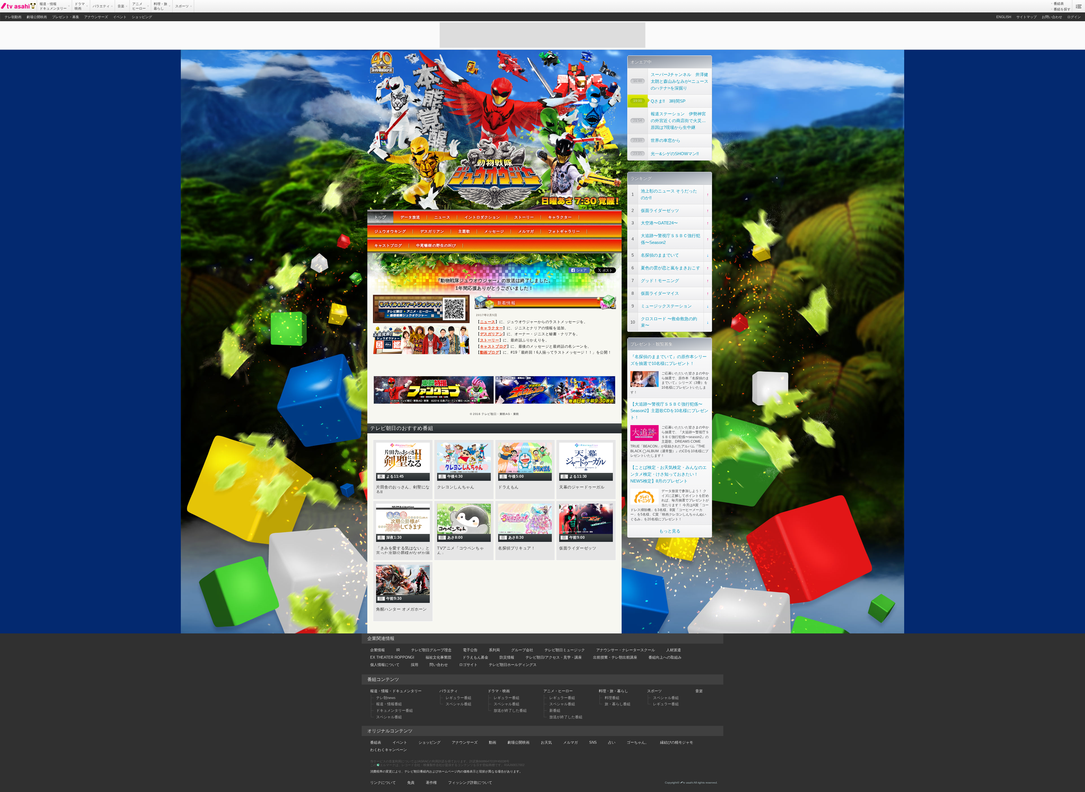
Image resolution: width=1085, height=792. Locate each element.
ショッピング (142, 17)
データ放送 (410, 217)
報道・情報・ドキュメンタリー (396, 691)
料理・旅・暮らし (613, 691)
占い (611, 742)
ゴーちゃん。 (638, 742)
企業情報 (377, 650)
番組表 (1059, 4)
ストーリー (524, 217)
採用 (414, 665)
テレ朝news (386, 698)
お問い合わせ (1052, 17)
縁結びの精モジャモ (676, 742)
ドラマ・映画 (499, 691)
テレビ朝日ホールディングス (513, 665)
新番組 (554, 710)
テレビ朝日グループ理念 (431, 650)
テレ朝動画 (13, 17)
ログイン (1074, 17)
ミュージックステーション (666, 306)
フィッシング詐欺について (470, 782)
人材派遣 (673, 650)
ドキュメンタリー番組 (394, 710)
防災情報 (507, 657)
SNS (593, 742)
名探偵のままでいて (660, 255)
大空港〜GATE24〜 (659, 222)
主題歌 (464, 231)
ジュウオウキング (390, 231)
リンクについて (383, 782)
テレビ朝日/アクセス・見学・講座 (554, 657)
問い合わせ (438, 665)
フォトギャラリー (564, 231)
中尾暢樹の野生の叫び (436, 245)
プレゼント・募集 (65, 17)
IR (398, 650)
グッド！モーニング (660, 280)
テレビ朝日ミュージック (564, 650)
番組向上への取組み (665, 657)
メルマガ (526, 231)
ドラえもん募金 (475, 657)
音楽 (699, 691)
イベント (120, 17)
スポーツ (654, 691)
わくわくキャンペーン (388, 750)
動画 (492, 742)
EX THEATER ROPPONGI (392, 657)
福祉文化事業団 (438, 657)
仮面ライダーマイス (660, 293)
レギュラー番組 (458, 698)
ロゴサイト (468, 665)
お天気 (546, 742)
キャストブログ (388, 245)
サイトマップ (1026, 17)
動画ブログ (489, 352)
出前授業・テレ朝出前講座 (615, 657)
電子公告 (470, 650)
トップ (380, 217)
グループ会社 (522, 650)
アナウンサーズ (96, 17)
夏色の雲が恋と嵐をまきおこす (670, 267)
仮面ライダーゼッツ (660, 210)
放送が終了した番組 (510, 710)
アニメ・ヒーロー (558, 691)
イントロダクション (482, 217)
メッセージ (494, 231)
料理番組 (612, 698)
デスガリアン (432, 231)
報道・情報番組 (389, 704)
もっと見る (669, 531)
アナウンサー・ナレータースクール (625, 650)
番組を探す (1062, 9)
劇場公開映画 (37, 17)
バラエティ (448, 691)
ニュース (442, 217)
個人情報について (385, 665)
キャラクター (560, 217)
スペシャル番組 (389, 717)
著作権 (431, 782)
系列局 (494, 650)
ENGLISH (1003, 17)
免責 (411, 782)
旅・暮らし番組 (617, 704)
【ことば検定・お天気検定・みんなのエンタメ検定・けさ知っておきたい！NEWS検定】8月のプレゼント (668, 474)
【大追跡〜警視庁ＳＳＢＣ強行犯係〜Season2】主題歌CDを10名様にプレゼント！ (669, 411)
